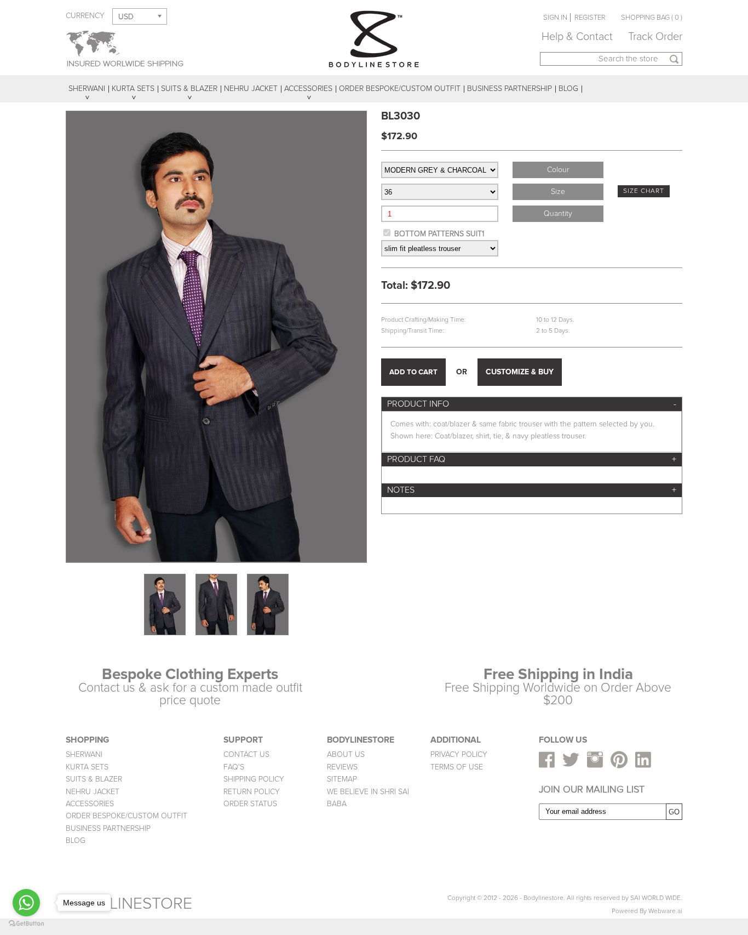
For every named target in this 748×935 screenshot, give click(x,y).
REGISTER (590, 17)
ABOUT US (346, 754)
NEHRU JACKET (92, 791)
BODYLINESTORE (129, 903)
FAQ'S (233, 767)
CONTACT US (246, 754)
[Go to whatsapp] (26, 902)
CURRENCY (85, 15)
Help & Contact (577, 36)
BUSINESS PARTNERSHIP (108, 828)
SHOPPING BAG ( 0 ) (651, 17)
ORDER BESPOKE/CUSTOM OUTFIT (126, 815)
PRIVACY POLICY (458, 754)
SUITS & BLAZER (94, 779)
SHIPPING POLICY (253, 779)
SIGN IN (555, 17)
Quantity (558, 213)
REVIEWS (342, 767)
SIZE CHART (643, 191)
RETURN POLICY (251, 791)
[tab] (532, 404)
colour (558, 169)
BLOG (75, 840)
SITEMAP (342, 779)
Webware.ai (665, 911)
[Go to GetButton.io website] (26, 923)
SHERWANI (84, 754)
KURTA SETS (87, 767)
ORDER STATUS (250, 803)
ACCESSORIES (90, 803)
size (558, 191)
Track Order (655, 36)
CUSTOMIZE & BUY (520, 372)
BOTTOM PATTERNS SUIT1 (439, 233)
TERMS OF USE (456, 767)
